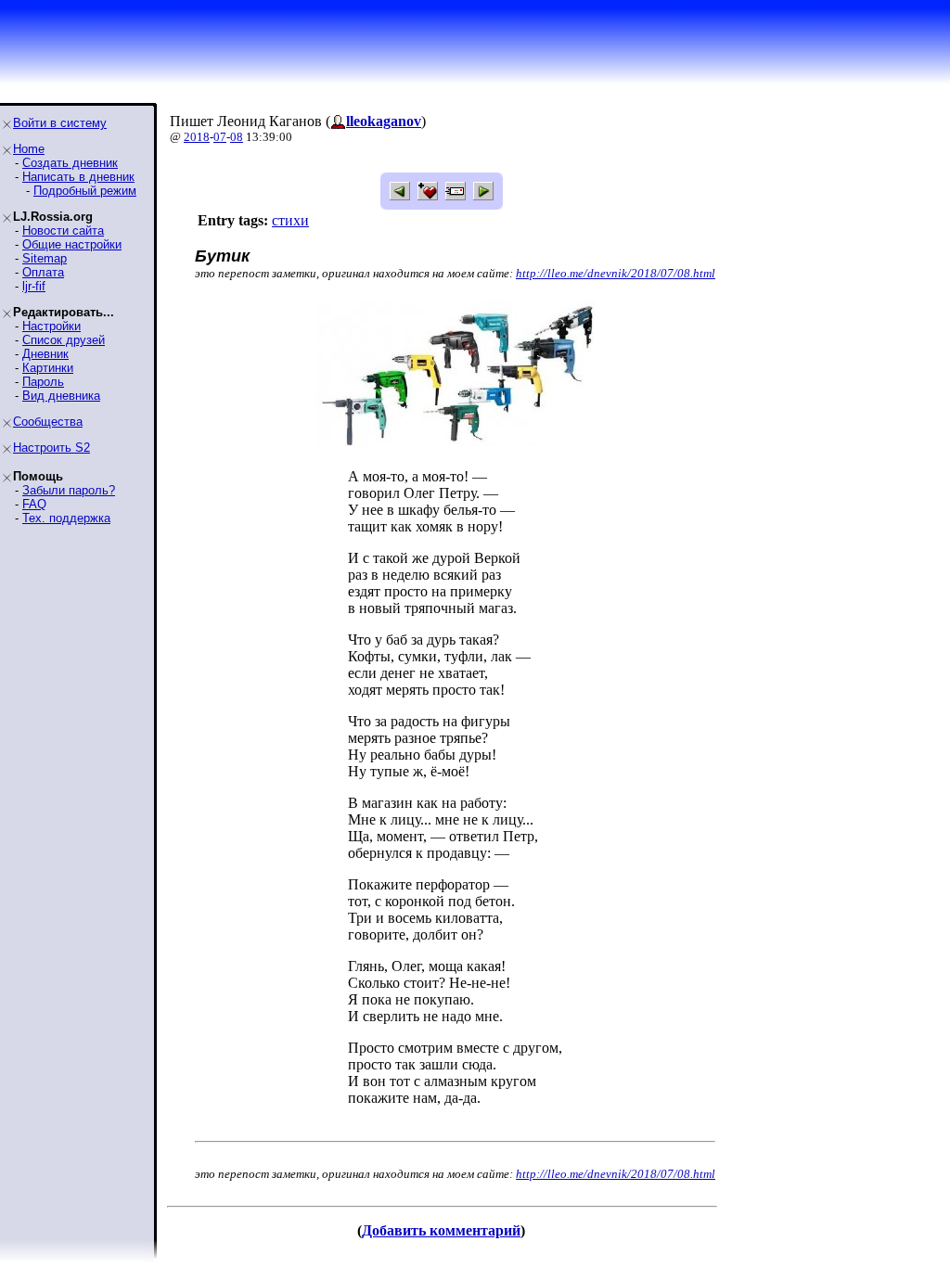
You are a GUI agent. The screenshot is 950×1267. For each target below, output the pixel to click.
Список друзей (63, 340)
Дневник (45, 354)
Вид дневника (61, 396)
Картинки (47, 368)
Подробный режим (84, 191)
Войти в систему (60, 123)
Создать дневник (70, 163)
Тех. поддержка (66, 518)
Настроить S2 (51, 447)
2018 (197, 137)
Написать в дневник (78, 177)
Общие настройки (72, 244)
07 (219, 137)
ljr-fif (33, 286)
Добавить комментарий (441, 1230)
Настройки (51, 326)
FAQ (34, 504)
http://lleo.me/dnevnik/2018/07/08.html (615, 273)
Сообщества (48, 422)
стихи (290, 220)
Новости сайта (63, 230)
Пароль (43, 382)
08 (236, 137)
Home (29, 149)
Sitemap (44, 258)
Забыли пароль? (68, 490)
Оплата (43, 272)
